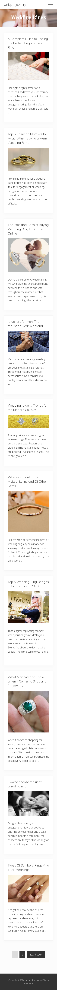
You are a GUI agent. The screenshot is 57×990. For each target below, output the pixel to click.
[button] (51, 5)
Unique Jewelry (15, 5)
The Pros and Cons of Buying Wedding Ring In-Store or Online (28, 229)
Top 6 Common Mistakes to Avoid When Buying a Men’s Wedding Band (28, 138)
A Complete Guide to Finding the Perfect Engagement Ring (28, 43)
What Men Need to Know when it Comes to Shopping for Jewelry (27, 681)
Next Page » (36, 955)
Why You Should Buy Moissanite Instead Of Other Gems (27, 481)
